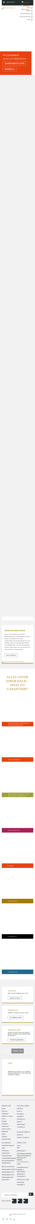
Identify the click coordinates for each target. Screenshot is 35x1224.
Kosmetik (20, 1116)
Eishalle (4, 1121)
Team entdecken (11, 655)
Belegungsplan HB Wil (8, 1169)
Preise (28, 10)
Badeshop (5, 1131)
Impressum (5, 1150)
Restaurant (5, 1126)
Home (3, 1108)
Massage (19, 1114)
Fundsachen (20, 1176)
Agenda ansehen (15, 998)
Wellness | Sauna (7, 1116)
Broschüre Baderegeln (14, 361)
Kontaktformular (22, 1167)
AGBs (3, 1148)
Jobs (10, 1063)
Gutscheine (20, 1119)
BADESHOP (13, 901)
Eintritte (19, 1108)
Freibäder (5, 1124)
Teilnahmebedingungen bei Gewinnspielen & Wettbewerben (9, 1160)
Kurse (3, 1119)
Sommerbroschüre (15, 63)
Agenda (9, 69)
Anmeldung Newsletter (17, 1040)
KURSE (10, 866)
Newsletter (14, 1030)
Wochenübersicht (14, 598)
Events (4, 1134)
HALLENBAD (14, 759)
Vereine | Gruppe (22, 1137)
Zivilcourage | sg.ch (14, 250)
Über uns (4, 1111)
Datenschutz (6, 1153)
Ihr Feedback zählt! (16, 1017)
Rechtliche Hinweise (8, 1145)
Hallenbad (5, 1113)
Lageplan (20, 1169)
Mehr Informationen (14, 299)
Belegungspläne (25, 16)
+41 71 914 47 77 (23, 1162)
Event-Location (6, 1129)
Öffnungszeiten (25, 13)
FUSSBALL (12, 936)
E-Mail (19, 1164)
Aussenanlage (6, 1139)
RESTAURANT (14, 830)
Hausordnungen (7, 1155)
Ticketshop (20, 1127)
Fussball (4, 1136)
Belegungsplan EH (7, 1172)
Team (28, 19)
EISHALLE (13, 972)
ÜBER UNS (17, 1051)
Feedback (13, 1010)
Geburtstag (20, 1124)
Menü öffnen (10, 2)
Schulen (19, 1135)
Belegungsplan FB (7, 1174)
